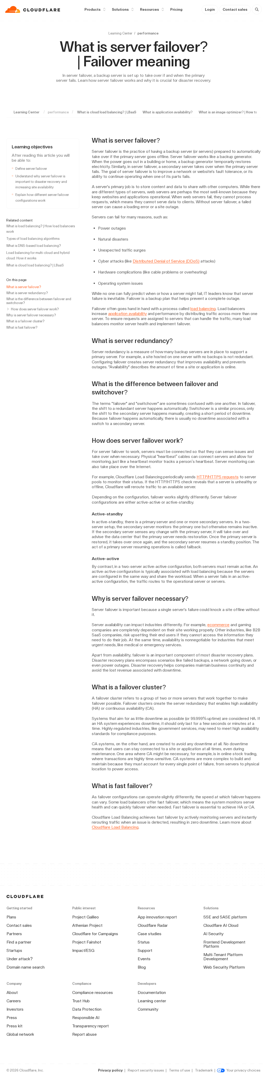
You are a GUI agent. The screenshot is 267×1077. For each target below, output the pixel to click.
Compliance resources (92, 992)
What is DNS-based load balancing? (33, 246)
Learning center (152, 1000)
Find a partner (19, 942)
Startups (14, 950)
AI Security (213, 933)
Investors (15, 1009)
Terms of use (179, 1070)
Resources (149, 9)
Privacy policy (110, 1070)
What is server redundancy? (27, 293)
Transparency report (90, 1025)
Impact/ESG (83, 950)
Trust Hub (81, 1000)
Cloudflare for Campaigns (95, 933)
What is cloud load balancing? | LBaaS (106, 112)
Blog (142, 967)
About (12, 992)
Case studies (149, 933)
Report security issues (146, 1070)
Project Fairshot (86, 942)
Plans (11, 917)
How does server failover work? (35, 309)
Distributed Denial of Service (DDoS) (166, 261)
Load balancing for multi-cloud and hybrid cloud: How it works (38, 255)
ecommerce (218, 624)
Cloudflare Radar (153, 925)
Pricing (176, 9)
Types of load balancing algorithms (32, 239)
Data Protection (86, 1009)
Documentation (152, 992)
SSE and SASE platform (225, 917)
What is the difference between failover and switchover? (38, 301)
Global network (20, 1034)
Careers (14, 1000)
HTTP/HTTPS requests (218, 476)
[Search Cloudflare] (257, 9)
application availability (127, 313)
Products (92, 9)
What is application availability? (167, 112)
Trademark (204, 1070)
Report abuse (84, 1034)
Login (210, 9)
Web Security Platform (224, 967)
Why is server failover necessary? (31, 315)
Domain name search (26, 967)
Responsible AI (85, 1017)
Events (144, 958)
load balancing (203, 308)
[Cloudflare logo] (33, 9)
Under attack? (20, 958)
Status (144, 942)
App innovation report (157, 917)
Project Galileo (85, 917)
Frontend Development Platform (224, 944)
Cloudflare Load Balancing (115, 827)
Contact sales (235, 9)
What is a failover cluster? (25, 321)
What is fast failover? (21, 327)
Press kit (14, 1025)
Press (12, 1017)
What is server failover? (23, 287)
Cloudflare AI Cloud (220, 925)
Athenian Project (87, 925)
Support (145, 950)
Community (148, 1009)
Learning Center (120, 33)
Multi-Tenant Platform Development (223, 956)
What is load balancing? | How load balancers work (40, 229)
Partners (14, 933)
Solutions (120, 9)
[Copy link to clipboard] (164, 140)
